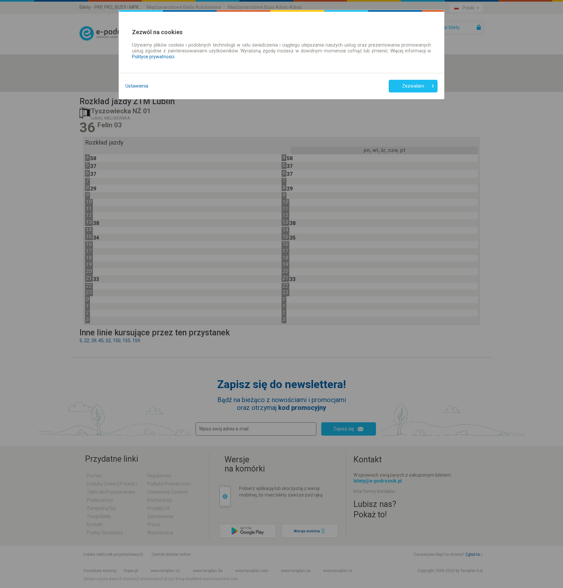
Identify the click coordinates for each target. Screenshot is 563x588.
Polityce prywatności (153, 56)
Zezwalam (413, 86)
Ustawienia (136, 86)
